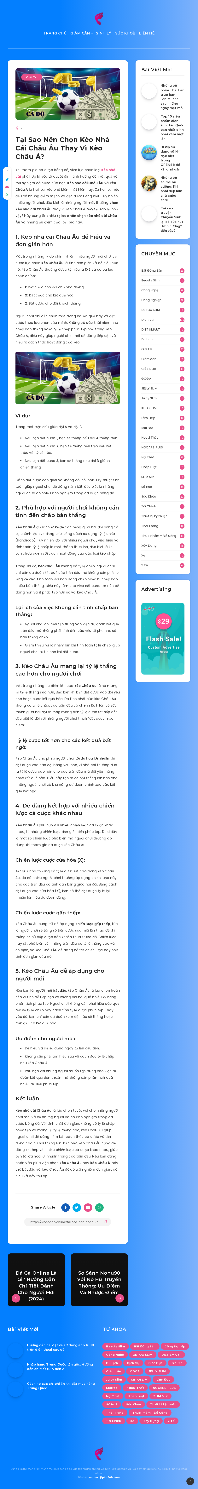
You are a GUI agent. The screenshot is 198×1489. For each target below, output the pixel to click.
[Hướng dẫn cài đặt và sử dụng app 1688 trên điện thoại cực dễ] (15, 1350)
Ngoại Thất (149, 437)
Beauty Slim (150, 280)
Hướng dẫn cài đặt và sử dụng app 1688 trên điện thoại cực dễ (60, 1347)
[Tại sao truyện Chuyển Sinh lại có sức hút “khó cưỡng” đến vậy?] (149, 214)
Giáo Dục (148, 369)
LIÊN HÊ (147, 33)
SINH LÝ (103, 33)
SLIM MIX (147, 477)
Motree (147, 428)
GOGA (146, 378)
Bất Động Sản (151, 270)
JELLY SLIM (149, 388)
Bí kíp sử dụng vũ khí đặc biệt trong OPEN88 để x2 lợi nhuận (170, 158)
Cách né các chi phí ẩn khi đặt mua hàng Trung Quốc (61, 1386)
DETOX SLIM (150, 310)
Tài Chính (148, 506)
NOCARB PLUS (152, 447)
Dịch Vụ (147, 319)
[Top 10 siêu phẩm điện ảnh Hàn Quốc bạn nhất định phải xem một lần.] (149, 122)
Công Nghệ (150, 290)
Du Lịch (147, 339)
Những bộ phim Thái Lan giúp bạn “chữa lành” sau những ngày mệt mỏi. (172, 97)
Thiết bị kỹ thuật (154, 516)
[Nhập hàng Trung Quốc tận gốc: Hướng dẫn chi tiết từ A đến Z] (15, 1370)
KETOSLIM (148, 408)
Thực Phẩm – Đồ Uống (158, 536)
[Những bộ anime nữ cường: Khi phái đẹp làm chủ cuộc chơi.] (149, 183)
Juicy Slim (149, 398)
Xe (143, 555)
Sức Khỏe (148, 496)
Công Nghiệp (151, 300)
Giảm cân (148, 359)
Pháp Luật (149, 467)
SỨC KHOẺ (125, 33)
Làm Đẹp (148, 418)
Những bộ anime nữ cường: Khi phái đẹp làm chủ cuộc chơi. (171, 189)
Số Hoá (146, 486)
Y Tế (144, 565)
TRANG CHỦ (55, 33)
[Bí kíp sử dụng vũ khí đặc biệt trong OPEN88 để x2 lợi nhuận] (149, 152)
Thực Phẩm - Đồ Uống (150, 1412)
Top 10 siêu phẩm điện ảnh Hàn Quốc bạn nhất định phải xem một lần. (172, 128)
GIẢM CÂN (80, 33)
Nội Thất (147, 457)
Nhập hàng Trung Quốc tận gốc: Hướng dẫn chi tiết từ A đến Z (60, 1367)
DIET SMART (150, 329)
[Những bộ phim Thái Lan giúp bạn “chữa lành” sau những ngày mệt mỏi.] (149, 91)
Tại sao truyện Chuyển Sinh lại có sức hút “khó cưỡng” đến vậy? (172, 219)
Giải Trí (31, 77)
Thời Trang (149, 526)
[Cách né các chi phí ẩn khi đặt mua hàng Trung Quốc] (15, 1389)
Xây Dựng (148, 545)
